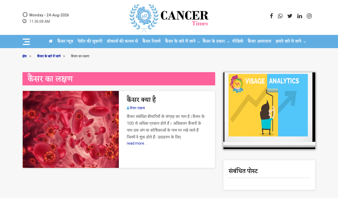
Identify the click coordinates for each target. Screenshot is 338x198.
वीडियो (237, 41)
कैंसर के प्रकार (214, 41)
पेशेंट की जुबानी (90, 41)
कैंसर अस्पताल (259, 41)
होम (24, 56)
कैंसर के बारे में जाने (180, 41)
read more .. (137, 143)
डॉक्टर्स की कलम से (122, 41)
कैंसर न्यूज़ (65, 41)
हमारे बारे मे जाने (288, 41)
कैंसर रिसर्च (151, 41)
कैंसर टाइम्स (137, 108)
